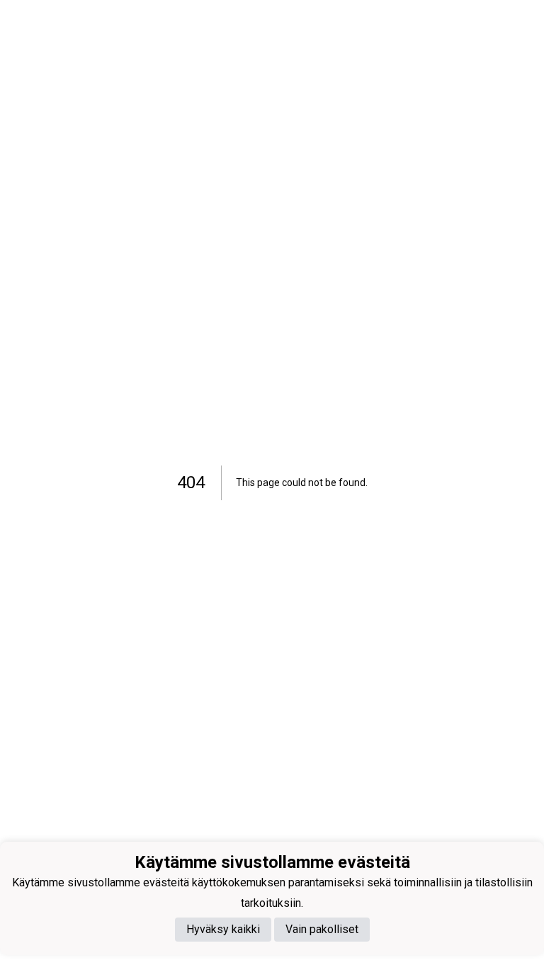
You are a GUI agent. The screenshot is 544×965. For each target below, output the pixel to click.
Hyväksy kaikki (223, 929)
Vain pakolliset (321, 929)
